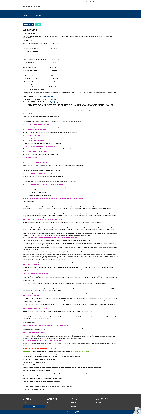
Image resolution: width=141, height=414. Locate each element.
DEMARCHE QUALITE (29, 15)
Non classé (98, 402)
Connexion (73, 406)
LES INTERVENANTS (81, 12)
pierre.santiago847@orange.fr (52, 102)
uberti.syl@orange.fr (48, 96)
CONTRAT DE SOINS (106, 12)
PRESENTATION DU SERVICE (67, 12)
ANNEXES (38, 15)
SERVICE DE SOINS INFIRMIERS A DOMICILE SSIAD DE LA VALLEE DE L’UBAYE (41, 12)
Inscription (73, 402)
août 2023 (49, 402)
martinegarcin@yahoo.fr (50, 99)
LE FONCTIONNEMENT (94, 12)
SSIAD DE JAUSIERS (32, 6)
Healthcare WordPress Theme (66, 412)
